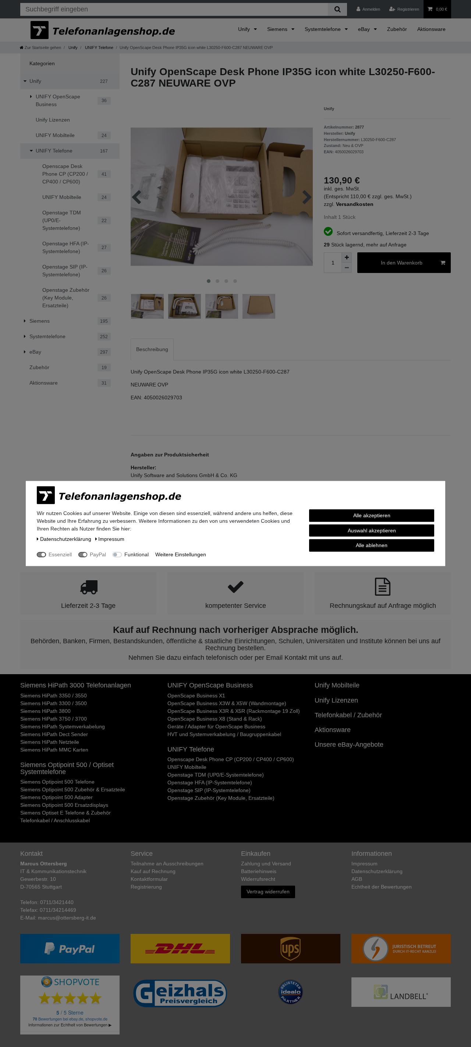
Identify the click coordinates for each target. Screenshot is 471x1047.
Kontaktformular (149, 879)
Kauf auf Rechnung (153, 871)
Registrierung (146, 887)
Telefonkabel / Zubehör (348, 715)
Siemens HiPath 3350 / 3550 (53, 695)
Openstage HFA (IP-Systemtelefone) (209, 782)
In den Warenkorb (401, 263)
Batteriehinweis (258, 871)
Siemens (278, 29)
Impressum (364, 863)
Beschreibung (152, 349)
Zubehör (397, 29)
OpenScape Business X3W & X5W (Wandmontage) (226, 703)
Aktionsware (431, 29)
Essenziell (60, 554)
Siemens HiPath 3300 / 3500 (53, 703)
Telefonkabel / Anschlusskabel (55, 820)
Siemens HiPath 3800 (45, 711)
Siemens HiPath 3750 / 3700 (53, 719)
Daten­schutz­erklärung (377, 871)
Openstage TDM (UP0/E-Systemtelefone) (215, 775)
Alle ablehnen (371, 545)
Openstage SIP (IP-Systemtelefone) (209, 790)
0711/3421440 (57, 902)
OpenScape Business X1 (196, 695)
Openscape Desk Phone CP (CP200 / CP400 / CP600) (230, 759)
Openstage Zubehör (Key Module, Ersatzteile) (221, 798)
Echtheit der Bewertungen (381, 887)
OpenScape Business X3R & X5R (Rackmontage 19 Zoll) (233, 711)
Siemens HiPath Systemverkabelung (62, 726)
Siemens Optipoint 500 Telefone (57, 782)
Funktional (136, 554)
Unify (244, 29)
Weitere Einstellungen (180, 554)
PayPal (98, 554)
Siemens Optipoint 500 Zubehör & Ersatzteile (72, 789)
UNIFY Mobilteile (186, 767)
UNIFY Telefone (98, 47)
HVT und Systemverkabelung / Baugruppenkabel (224, 734)
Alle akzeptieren (371, 515)
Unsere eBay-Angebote (349, 744)
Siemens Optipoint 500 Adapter (56, 797)
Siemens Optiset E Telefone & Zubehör (65, 813)
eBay (364, 29)
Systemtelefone (323, 29)
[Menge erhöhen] (346, 257)
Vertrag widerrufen (268, 891)
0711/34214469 (58, 910)
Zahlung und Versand (266, 863)
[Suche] (337, 9)
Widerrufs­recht (258, 879)
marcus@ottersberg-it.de (67, 918)
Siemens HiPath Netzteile (49, 742)
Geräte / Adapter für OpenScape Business (216, 726)
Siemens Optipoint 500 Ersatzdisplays (64, 805)
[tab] (152, 349)
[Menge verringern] (346, 268)
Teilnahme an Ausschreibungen (167, 863)
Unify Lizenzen (336, 700)
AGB (356, 879)
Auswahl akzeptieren (372, 530)
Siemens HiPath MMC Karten (54, 750)
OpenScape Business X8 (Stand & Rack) (214, 719)
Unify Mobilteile (337, 685)
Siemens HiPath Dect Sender (54, 734)
